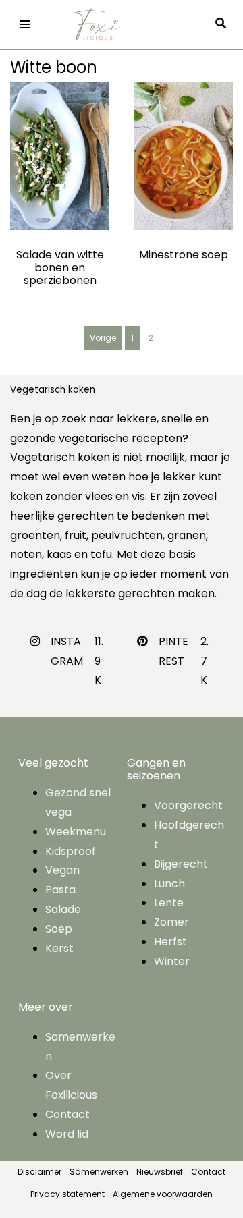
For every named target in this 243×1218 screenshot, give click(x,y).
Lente (169, 902)
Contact (67, 1114)
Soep (58, 929)
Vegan (62, 870)
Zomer (171, 922)
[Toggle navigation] (25, 24)
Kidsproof (70, 851)
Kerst (59, 948)
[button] (224, 24)
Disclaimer (39, 1172)
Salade (63, 909)
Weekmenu (75, 831)
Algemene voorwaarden (163, 1194)
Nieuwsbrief (159, 1172)
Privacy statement (67, 1194)
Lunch (169, 883)
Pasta (60, 889)
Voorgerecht (188, 805)
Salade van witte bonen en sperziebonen (60, 267)
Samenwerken (99, 1172)
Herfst (170, 941)
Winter (172, 961)
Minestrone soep (183, 254)
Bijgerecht (181, 864)
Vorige (103, 337)
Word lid (66, 1134)
